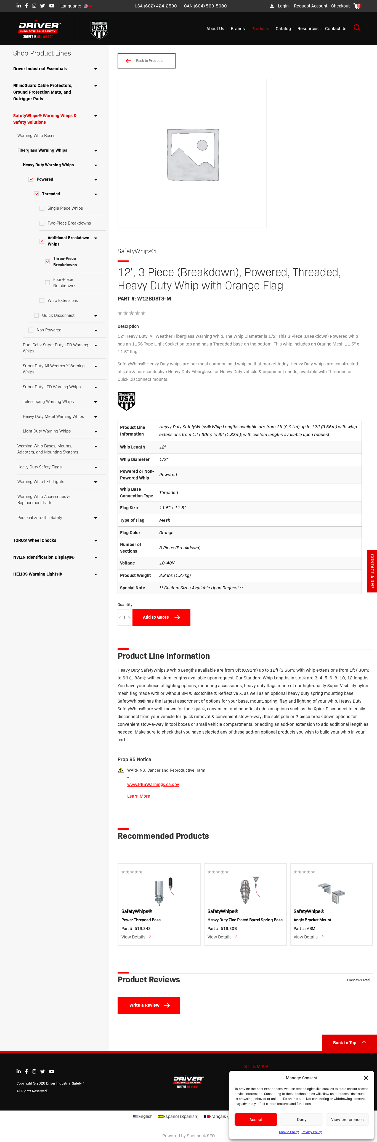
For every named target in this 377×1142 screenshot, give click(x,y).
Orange (166, 532)
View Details (133, 937)
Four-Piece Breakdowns (64, 282)
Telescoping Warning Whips (48, 401)
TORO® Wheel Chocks (34, 540)
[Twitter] (42, 5)
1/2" (163, 459)
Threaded (51, 193)
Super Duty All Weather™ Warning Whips (54, 369)
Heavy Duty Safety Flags (39, 467)
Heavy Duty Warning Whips (48, 164)
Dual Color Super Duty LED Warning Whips (55, 348)
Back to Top (344, 1042)
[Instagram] (34, 5)
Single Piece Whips (65, 208)
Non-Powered (49, 330)
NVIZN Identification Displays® (44, 557)
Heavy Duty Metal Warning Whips (53, 416)
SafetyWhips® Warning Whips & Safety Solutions (45, 119)
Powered (45, 179)
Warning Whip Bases (36, 135)
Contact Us (335, 28)
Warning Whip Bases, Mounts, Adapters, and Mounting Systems (47, 449)
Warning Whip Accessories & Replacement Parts (43, 499)
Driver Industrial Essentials (40, 68)
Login (283, 6)
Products (260, 28)
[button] (366, 1078)
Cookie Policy (289, 1132)
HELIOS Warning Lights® (37, 574)
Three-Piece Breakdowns (65, 261)
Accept (255, 1119)
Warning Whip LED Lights (40, 481)
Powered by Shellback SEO (188, 1135)
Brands (238, 28)
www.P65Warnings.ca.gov (153, 784)
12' (162, 447)
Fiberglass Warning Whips (42, 150)
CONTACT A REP (372, 571)
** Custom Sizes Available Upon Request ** (201, 587)
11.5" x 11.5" (172, 507)
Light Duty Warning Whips (47, 431)
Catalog (283, 28)
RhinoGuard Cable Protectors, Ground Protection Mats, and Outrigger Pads (43, 92)
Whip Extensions (63, 300)
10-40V (166, 563)
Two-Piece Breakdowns (69, 223)
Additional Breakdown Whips (68, 241)
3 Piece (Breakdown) (179, 547)
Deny (301, 1119)
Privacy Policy (312, 1132)
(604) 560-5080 (210, 6)
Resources (308, 28)
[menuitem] (311, 6)
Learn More (138, 796)
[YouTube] (51, 5)
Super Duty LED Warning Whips (52, 386)
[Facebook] (26, 5)
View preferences (347, 1119)
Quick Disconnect (58, 315)
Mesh (164, 520)
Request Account (310, 6)
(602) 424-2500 (160, 6)
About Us (215, 28)
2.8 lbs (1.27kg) (175, 575)
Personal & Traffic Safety (39, 517)
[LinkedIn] (19, 5)
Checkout (340, 6)
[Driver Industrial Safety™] (44, 28)
